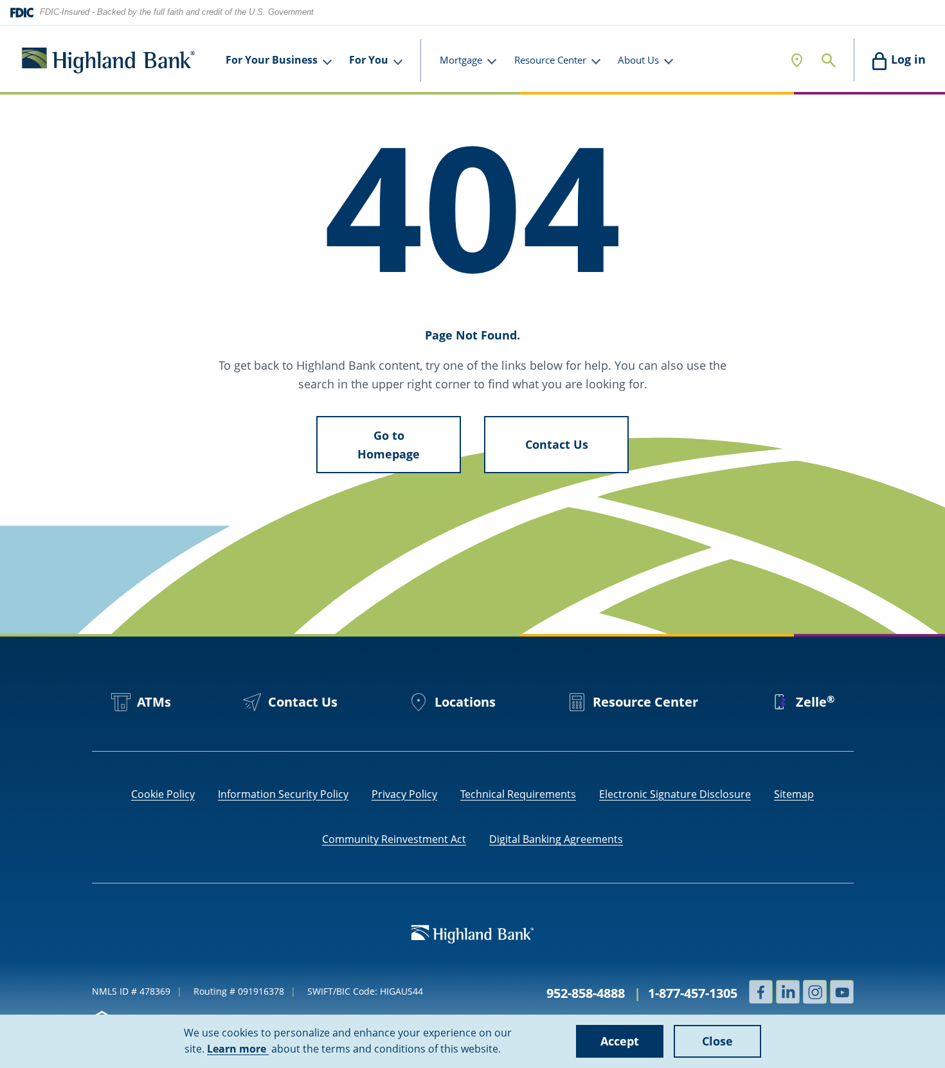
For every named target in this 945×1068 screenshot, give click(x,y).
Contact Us (556, 444)
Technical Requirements (518, 794)
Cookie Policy (163, 794)
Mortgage (461, 59)
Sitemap (794, 794)
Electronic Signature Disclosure (675, 794)
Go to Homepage (388, 445)
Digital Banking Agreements (556, 839)
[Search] (828, 60)
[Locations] (796, 60)
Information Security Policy (283, 794)
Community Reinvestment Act (394, 839)
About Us (638, 59)
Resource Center (550, 59)
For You (368, 60)
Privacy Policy (404, 794)
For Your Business (272, 60)
